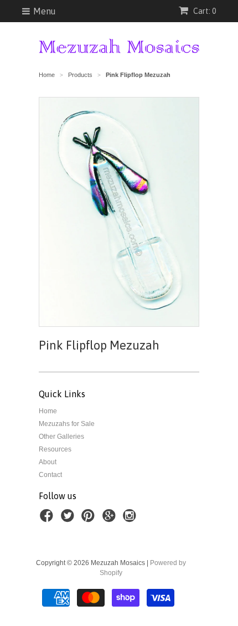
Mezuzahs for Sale (67, 424)
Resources (55, 449)
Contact (50, 475)
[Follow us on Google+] (110, 519)
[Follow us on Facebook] (48, 519)
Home (48, 411)
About (47, 462)
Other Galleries (61, 436)
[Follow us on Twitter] (69, 519)
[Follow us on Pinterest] (89, 519)
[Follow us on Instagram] (131, 519)
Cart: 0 (204, 11)
